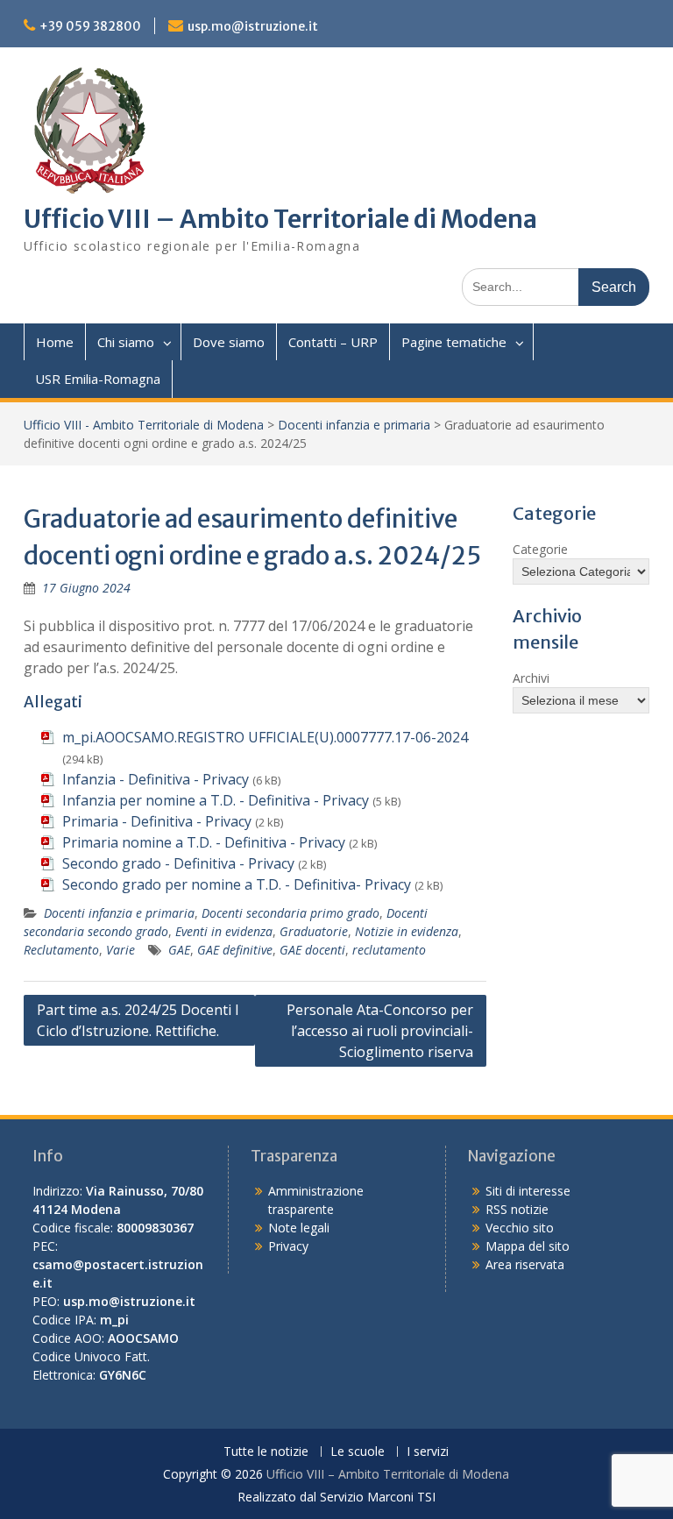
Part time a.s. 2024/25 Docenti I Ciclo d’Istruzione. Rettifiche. (138, 1020)
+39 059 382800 (90, 26)
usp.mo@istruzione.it (253, 26)
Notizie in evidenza (406, 931)
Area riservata (524, 1264)
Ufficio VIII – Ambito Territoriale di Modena (280, 219)
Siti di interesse (527, 1190)
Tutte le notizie (265, 1452)
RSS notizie (517, 1209)
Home (55, 342)
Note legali (298, 1227)
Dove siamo (229, 342)
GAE (179, 949)
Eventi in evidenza (224, 931)
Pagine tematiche (454, 342)
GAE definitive (235, 949)
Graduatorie (314, 931)
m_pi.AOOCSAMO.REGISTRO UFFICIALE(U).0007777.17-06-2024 (265, 737)
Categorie (540, 549)
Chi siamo (125, 342)
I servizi (428, 1452)
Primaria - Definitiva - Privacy (156, 821)
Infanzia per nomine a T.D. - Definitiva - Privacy (215, 800)
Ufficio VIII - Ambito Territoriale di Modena (144, 424)
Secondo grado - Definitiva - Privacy (178, 863)
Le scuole (357, 1452)
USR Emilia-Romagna (97, 378)
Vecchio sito (519, 1227)
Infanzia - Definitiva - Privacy (155, 779)
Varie (120, 949)
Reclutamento (61, 949)
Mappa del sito (527, 1246)
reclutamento (389, 949)
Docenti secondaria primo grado (290, 913)
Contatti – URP (333, 342)
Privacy (288, 1246)
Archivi (531, 678)
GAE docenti (312, 949)
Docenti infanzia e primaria (354, 424)
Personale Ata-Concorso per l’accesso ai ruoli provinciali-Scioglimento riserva (380, 1030)
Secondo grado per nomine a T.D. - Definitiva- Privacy (236, 884)
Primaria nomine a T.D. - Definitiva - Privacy (203, 842)
